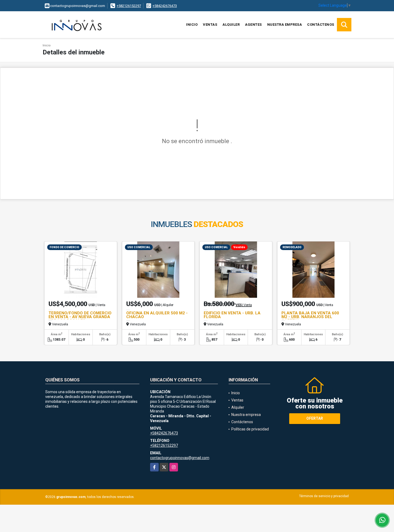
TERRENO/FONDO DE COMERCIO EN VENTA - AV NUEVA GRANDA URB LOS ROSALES (80, 317)
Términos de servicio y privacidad (324, 496)
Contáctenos (320, 25)
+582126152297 (129, 6)
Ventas (210, 25)
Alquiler (231, 25)
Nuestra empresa (284, 25)
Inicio (192, 25)
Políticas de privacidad (250, 429)
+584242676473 (165, 6)
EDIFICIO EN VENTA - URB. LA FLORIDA (232, 315)
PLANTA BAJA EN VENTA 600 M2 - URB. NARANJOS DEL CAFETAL (310, 317)
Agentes (253, 25)
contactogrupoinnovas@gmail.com (179, 458)
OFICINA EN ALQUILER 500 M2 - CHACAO (157, 315)
